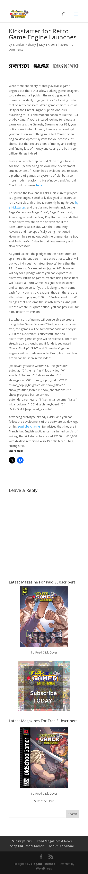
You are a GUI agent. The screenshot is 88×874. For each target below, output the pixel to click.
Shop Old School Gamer (27, 846)
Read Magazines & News (54, 841)
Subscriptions (22, 841)
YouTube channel (29, 426)
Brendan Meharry (24, 44)
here (39, 185)
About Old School (61, 846)
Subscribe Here (44, 801)
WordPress (44, 868)
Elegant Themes (43, 864)
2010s (64, 44)
